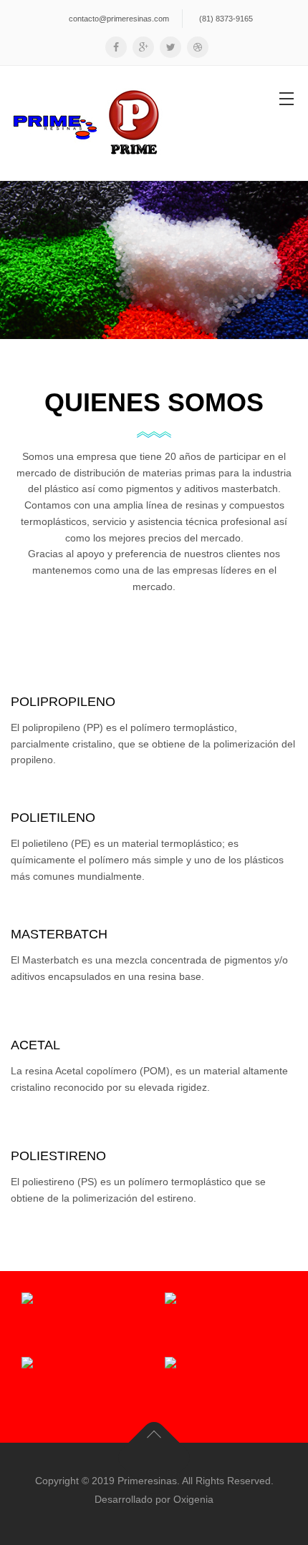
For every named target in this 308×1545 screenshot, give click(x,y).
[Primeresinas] (86, 123)
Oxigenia (193, 1499)
